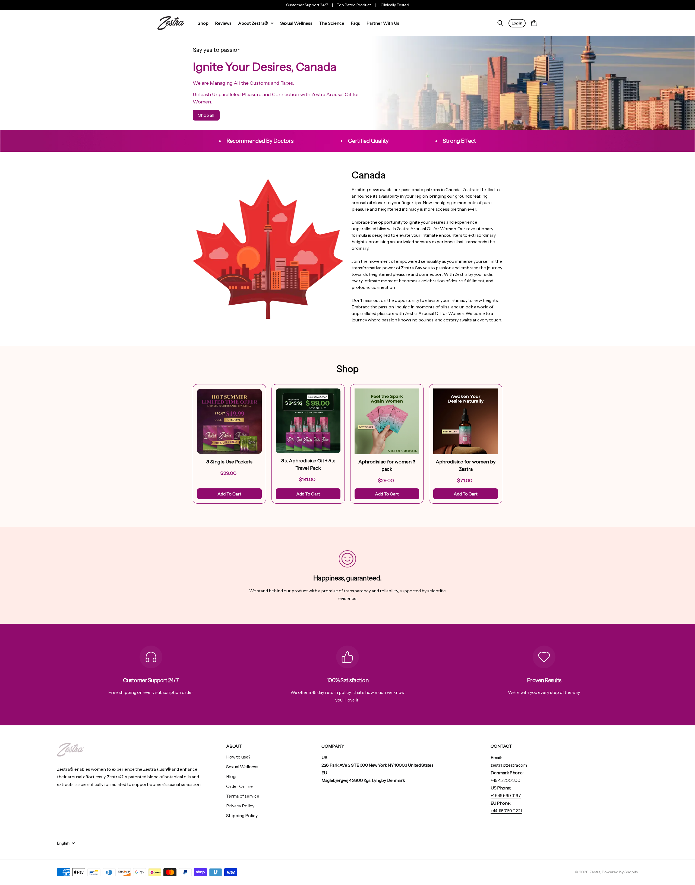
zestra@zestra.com (509, 765)
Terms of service (242, 796)
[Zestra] (171, 23)
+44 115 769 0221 (506, 810)
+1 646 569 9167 (506, 795)
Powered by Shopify (620, 872)
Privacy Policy (240, 805)
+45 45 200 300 (505, 780)
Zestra (594, 872)
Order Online (239, 786)
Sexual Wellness (242, 766)
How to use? (238, 757)
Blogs (232, 776)
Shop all (206, 115)
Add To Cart (229, 494)
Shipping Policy (242, 815)
